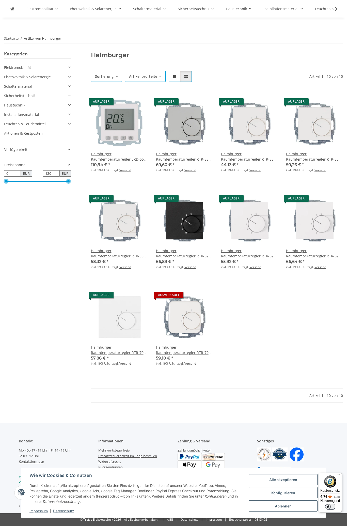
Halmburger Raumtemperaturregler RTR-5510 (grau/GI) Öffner (184, 156)
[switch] (330, 507)
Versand (125, 170)
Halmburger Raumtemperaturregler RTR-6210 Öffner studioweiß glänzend (249, 253)
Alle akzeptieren (283, 479)
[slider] (6, 181)
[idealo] (280, 454)
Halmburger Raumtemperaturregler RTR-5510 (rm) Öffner (314, 156)
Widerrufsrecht (109, 461)
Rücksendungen (110, 467)
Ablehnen (283, 506)
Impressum (38, 511)
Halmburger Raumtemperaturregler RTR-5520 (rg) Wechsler (119, 253)
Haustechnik (14, 105)
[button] (333, 9)
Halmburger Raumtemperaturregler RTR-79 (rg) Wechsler (182, 350)
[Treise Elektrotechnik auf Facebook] (297, 454)
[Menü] (339, 476)
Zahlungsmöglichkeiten (194, 450)
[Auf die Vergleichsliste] (126, 103)
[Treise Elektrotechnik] (12, 9)
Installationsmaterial (21, 114)
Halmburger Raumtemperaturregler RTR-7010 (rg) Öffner (119, 350)
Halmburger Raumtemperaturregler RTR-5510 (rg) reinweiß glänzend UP (249, 156)
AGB (170, 519)
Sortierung (104, 76)
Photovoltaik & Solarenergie (27, 76)
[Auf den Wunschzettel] (139, 103)
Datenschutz (63, 511)
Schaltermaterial (18, 86)
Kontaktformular (31, 461)
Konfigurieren (283, 493)
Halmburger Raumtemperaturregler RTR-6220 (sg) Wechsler (314, 253)
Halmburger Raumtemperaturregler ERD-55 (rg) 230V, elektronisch (117, 156)
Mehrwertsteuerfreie (114, 450)
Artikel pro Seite (143, 76)
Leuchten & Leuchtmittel (25, 123)
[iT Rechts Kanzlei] (264, 454)
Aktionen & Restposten (23, 133)
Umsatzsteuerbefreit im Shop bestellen (127, 456)
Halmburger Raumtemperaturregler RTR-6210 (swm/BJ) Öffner (184, 253)
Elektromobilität (17, 67)
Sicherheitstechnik (20, 95)
